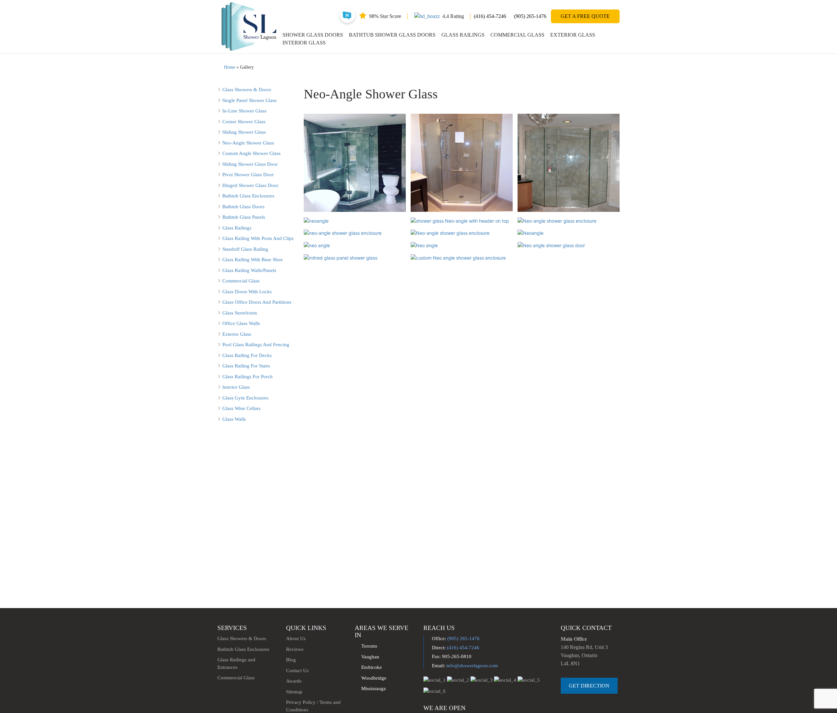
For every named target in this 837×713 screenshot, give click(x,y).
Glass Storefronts (239, 312)
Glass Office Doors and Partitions (256, 302)
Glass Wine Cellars (241, 408)
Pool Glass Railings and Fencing (255, 344)
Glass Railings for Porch (247, 376)
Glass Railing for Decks (247, 355)
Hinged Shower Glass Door (250, 185)
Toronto (369, 646)
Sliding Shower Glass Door (250, 164)
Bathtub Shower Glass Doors (392, 35)
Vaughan (370, 656)
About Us (296, 638)
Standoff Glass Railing (245, 249)
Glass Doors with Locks (247, 291)
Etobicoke (371, 667)
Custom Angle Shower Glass (251, 153)
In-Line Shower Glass (244, 110)
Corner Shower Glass (243, 121)
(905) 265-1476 (530, 16)
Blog (291, 659)
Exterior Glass (572, 35)
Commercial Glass (517, 35)
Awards (293, 681)
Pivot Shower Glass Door (248, 174)
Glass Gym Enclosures (245, 397)
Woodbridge (373, 678)
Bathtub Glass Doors (243, 206)
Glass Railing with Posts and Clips (258, 238)
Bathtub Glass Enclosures (248, 195)
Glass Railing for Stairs (246, 365)
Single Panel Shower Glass (249, 100)
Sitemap (294, 691)
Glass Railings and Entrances (236, 663)
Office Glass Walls (241, 323)
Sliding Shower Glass (244, 132)
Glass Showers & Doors (246, 89)
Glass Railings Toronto (438, 647)
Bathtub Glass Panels (243, 217)
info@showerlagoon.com (472, 665)
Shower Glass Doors (312, 35)
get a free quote (585, 16)
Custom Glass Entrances (439, 657)
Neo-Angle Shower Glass (248, 142)
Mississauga (373, 688)
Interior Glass (304, 42)
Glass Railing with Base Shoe (252, 259)
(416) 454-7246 (490, 16)
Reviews (294, 649)
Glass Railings (463, 35)
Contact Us (297, 670)
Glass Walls (234, 419)
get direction (589, 685)
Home (229, 67)
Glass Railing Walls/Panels (249, 270)
